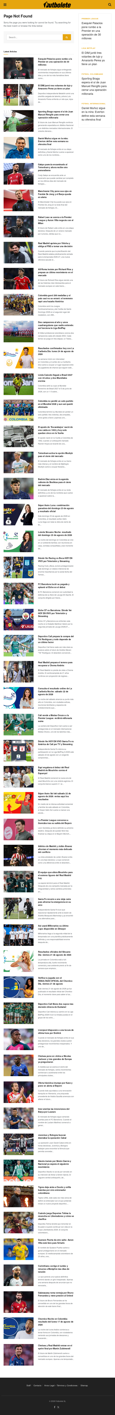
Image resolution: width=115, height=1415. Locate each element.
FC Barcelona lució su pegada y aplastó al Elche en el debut (53, 586)
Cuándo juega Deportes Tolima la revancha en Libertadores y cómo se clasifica (56, 1216)
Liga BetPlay (88, 48)
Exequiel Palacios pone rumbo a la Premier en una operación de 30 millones (55, 61)
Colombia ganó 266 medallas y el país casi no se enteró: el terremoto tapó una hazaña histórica (55, 298)
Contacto (37, 1385)
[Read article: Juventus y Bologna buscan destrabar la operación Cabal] (19, 1144)
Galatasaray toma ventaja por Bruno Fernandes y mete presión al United (55, 1294)
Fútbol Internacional (94, 103)
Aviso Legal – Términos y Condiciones (61, 1385)
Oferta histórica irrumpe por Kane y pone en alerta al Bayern (55, 1084)
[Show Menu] (5, 4)
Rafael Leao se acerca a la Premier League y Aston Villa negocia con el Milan (55, 220)
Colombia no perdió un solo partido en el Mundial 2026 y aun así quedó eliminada (55, 403)
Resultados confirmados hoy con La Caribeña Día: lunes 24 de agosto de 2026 (56, 351)
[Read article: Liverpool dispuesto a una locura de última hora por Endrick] (19, 1039)
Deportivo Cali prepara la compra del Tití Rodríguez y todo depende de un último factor (56, 639)
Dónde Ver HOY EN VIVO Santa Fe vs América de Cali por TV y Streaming (56, 743)
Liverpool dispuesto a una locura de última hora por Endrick (56, 1031)
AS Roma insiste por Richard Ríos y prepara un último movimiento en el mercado (55, 272)
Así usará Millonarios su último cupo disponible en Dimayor (53, 927)
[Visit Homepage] (57, 5)
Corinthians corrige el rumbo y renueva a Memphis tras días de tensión (53, 1268)
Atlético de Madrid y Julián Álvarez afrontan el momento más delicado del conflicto (55, 849)
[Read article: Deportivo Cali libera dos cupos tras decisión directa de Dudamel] (19, 1013)
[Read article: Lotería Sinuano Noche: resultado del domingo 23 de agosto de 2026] (19, 541)
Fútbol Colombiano (92, 74)
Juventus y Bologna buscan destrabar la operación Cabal (52, 1136)
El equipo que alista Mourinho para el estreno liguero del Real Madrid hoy (55, 875)
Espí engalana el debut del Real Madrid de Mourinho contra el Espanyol (53, 770)
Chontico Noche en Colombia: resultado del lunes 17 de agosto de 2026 (55, 1321)
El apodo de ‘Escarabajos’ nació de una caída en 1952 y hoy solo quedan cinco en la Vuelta (55, 429)
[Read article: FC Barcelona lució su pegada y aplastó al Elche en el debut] (19, 593)
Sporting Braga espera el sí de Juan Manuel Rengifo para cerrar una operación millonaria (55, 114)
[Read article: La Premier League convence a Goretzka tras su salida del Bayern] (19, 829)
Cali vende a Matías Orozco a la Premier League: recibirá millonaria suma (55, 718)
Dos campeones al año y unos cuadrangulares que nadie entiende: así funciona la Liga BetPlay (56, 325)
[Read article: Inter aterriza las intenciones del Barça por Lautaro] (19, 1118)
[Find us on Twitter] (58, 1407)
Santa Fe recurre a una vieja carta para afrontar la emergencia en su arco (54, 901)
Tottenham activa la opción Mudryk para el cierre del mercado (55, 455)
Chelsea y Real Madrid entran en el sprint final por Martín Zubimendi (55, 1347)
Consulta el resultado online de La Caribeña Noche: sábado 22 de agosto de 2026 (55, 691)
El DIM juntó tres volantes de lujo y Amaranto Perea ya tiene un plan (55, 87)
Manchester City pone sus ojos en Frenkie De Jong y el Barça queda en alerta (55, 194)
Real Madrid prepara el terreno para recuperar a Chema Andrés (55, 664)
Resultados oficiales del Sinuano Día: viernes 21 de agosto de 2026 (54, 953)
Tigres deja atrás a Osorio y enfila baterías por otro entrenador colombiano (54, 1190)
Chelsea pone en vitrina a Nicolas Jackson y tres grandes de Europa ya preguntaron (55, 1058)
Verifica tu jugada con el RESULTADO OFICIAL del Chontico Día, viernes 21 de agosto (55, 980)
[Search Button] (109, 4)
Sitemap (84, 1385)
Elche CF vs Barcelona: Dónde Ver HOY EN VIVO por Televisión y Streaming (55, 613)
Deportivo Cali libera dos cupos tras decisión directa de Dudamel (55, 1005)
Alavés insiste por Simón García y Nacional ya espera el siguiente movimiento (54, 1163)
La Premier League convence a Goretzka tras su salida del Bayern (55, 822)
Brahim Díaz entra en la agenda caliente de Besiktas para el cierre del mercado (54, 482)
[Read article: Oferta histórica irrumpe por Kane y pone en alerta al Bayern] (19, 1092)
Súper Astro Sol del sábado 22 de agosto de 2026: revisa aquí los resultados (54, 796)
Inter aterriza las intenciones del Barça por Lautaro (53, 1110)
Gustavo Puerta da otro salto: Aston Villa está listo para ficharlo (56, 1241)
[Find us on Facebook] (54, 1407)
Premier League (90, 18)
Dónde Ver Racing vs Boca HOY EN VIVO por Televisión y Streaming (55, 560)
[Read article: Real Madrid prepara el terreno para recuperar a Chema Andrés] (19, 671)
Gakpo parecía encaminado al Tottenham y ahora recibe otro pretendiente (53, 167)
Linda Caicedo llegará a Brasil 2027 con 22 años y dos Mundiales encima (55, 377)
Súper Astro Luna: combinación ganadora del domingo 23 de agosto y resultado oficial (56, 508)
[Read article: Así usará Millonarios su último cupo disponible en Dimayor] (19, 935)
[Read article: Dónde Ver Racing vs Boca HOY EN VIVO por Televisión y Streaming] (19, 567)
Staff (29, 1385)
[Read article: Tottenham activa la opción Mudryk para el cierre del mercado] (19, 462)
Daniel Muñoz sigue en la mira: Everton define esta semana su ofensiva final (53, 141)
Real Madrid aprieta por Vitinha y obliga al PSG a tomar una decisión (55, 245)
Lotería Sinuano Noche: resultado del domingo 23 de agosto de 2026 (55, 533)
